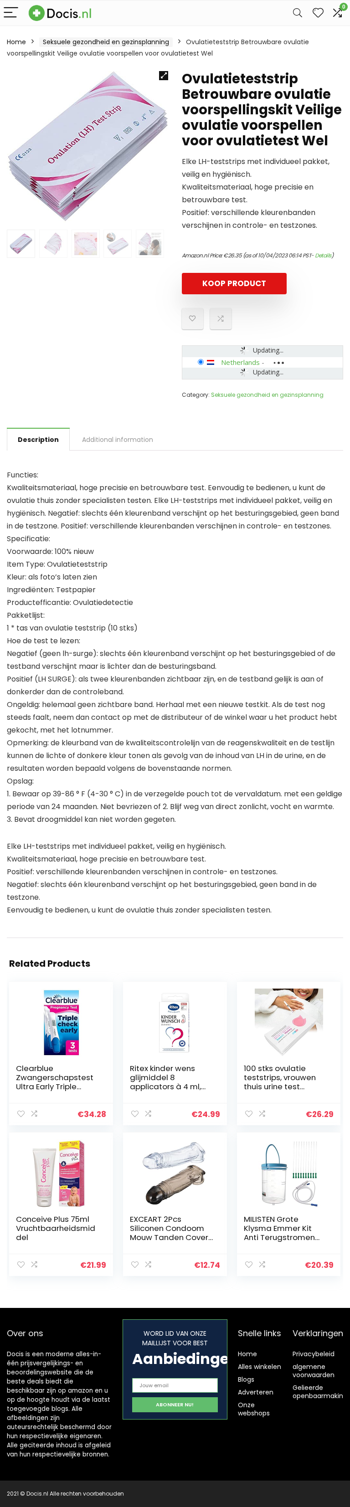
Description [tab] (38, 439)
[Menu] (11, 13)
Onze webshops (254, 1409)
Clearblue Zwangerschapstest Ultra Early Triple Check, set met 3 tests (54, 1086)
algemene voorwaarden (314, 1370)
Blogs (246, 1379)
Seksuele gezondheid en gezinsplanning (106, 41)
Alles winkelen (259, 1366)
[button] (163, 75)
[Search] (298, 13)
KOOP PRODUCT (234, 283)
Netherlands (240, 362)
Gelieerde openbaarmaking (320, 1391)
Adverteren (255, 1392)
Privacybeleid (314, 1353)
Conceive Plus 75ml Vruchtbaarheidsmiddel (55, 1228)
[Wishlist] (318, 13)
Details (323, 255)
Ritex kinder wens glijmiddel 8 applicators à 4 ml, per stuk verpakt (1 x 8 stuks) (170, 1086)
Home (16, 41)
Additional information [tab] (117, 439)
